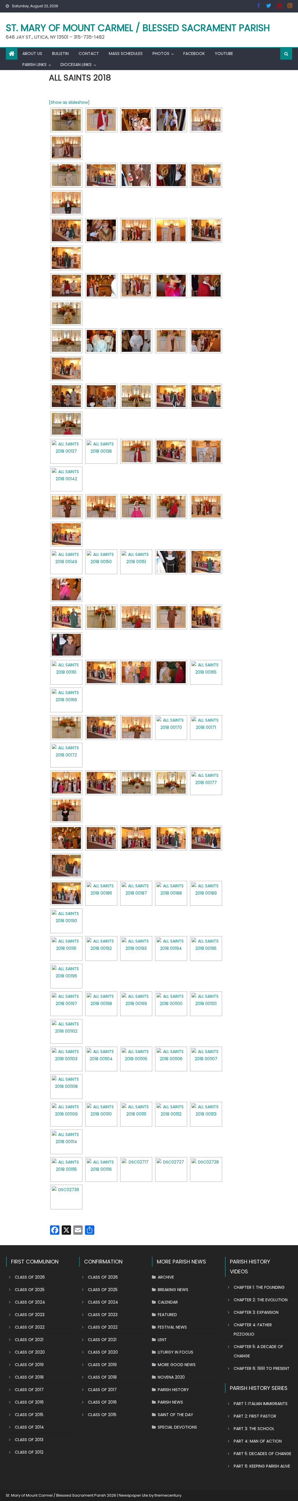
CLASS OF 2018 (29, 1377)
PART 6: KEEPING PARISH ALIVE (262, 1466)
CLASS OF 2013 (29, 1440)
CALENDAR (168, 1302)
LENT (162, 1340)
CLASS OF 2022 (30, 1327)
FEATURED (167, 1315)
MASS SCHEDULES (126, 53)
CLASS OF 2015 (29, 1415)
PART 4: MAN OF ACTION (258, 1441)
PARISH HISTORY (173, 1390)
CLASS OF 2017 (29, 1390)
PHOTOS (160, 53)
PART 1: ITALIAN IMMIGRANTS (261, 1404)
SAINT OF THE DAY (175, 1415)
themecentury (168, 1495)
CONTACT (89, 53)
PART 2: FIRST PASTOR (255, 1416)
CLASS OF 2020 (30, 1352)
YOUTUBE (224, 53)
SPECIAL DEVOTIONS (177, 1427)
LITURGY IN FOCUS (175, 1352)
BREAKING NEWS (173, 1290)
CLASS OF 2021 (29, 1340)
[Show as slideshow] (69, 102)
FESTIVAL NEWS (172, 1327)
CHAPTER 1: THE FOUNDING (259, 1287)
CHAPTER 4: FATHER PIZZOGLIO (253, 1329)
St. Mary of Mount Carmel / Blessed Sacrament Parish (138, 27)
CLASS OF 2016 (29, 1402)
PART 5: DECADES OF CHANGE (262, 1454)
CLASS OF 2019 (29, 1365)
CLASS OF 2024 (30, 1302)
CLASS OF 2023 (30, 1315)
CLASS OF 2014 (29, 1427)
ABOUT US (32, 53)
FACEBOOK (194, 53)
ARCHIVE (166, 1277)
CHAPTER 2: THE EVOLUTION (261, 1300)
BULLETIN (60, 53)
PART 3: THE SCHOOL (254, 1429)
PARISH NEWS (170, 1402)
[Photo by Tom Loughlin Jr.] (136, 1169)
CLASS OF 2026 (30, 1277)
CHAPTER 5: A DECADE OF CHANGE (258, 1351)
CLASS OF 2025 (30, 1290)
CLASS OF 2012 (29, 1452)
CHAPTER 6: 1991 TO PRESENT (262, 1368)
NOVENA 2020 (171, 1377)
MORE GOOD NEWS (177, 1365)
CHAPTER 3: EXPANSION (256, 1312)
